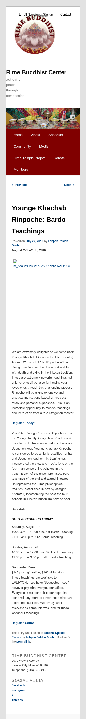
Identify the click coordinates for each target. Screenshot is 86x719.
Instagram (19, 690)
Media (43, 146)
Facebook (18, 685)
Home (18, 134)
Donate (59, 157)
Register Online (23, 622)
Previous (19, 184)
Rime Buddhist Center (36, 72)
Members (21, 169)
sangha (49, 633)
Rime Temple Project (29, 157)
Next (69, 184)
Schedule (55, 134)
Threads (17, 700)
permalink (23, 641)
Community (22, 146)
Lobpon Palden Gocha (40, 637)
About (35, 134)
